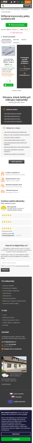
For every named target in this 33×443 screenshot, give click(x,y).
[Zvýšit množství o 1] (10, 80)
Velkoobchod (7, 296)
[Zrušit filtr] (17, 29)
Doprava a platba (8, 286)
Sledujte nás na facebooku (13, 349)
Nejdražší (23, 39)
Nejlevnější (16, 39)
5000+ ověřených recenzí (8, 203)
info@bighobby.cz (24, 75)
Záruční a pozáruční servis (11, 320)
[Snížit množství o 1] (10, 82)
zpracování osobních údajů (22, 266)
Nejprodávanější (6, 42)
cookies (24, 414)
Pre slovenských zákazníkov (11, 291)
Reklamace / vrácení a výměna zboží (14, 301)
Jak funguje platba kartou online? (14, 140)
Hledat (27, 6)
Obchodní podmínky (9, 298)
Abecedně (16, 42)
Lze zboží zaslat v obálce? (12, 137)
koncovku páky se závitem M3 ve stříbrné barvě (8, 74)
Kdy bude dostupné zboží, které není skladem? (15, 143)
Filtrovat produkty (17, 25)
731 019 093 (26, 69)
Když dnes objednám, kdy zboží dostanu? (14, 150)
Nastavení (16, 434)
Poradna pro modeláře (10, 288)
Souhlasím (16, 439)
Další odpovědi (17, 162)
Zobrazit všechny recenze (14, 210)
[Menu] (28, 2)
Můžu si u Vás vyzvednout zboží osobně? (17, 135)
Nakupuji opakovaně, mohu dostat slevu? (17, 147)
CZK (17, 2)
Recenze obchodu (8, 317)
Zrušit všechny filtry (17, 32)
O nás (4, 315)
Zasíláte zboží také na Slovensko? (14, 154)
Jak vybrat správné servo (12, 116)
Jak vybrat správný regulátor (13, 121)
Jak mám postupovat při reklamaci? (15, 132)
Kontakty (5, 325)
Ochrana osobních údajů (11, 303)
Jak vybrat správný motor (12, 119)
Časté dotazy (7, 293)
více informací (6, 384)
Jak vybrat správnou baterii (12, 114)
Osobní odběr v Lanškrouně (11, 323)
